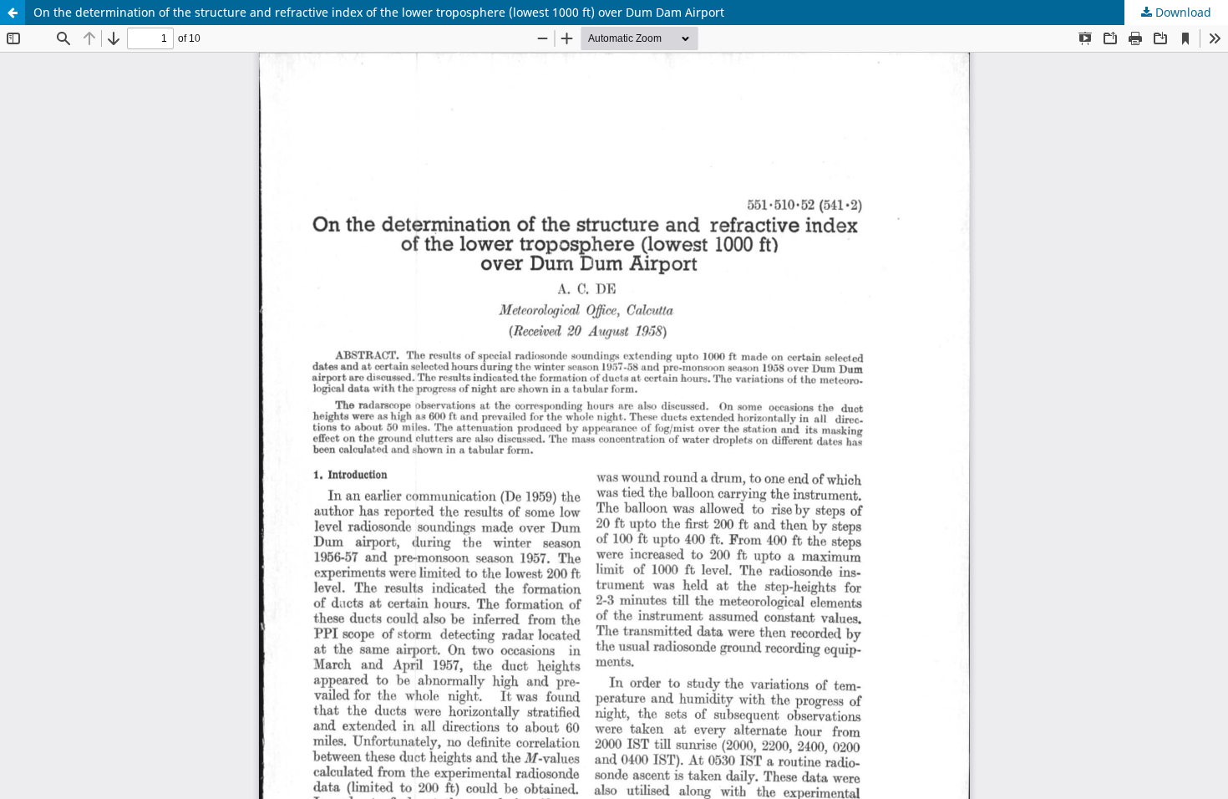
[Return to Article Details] (12, 12)
